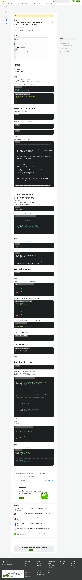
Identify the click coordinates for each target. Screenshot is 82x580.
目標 (61, 37)
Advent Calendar (39, 568)
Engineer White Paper (40, 574)
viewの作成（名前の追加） (66, 46)
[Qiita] (4, 1)
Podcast (49, 572)
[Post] (6, 16)
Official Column (26, 3)
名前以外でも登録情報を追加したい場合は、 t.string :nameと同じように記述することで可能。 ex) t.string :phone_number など (33, 238)
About (26, 563)
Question (13, 3)
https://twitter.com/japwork (28, 476)
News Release (73, 568)
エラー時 (17, 189)
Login (73, 1)
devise (21, 27)
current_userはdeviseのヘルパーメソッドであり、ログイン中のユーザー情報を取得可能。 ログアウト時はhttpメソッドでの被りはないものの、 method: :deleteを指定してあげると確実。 (33, 356)
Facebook (50, 568)
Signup (78, 1)
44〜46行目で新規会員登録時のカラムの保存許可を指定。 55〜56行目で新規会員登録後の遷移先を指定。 (33, 419)
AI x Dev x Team (48, 3)
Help (26, 574)
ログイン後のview (64, 50)
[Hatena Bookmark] (6, 23)
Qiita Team (62, 563)
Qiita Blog (73, 567)
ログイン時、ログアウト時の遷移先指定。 (23, 444)
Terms (26, 565)
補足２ (16, 238)
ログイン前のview (64, 48)
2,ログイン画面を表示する (65, 43)
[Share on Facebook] (6, 20)
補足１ (16, 236)
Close (12, 576)
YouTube (49, 570)
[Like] (6, 7)
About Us (73, 563)
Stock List (8, 3)
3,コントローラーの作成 (64, 51)
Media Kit (26, 570)
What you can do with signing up (25, 495)
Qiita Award (38, 572)
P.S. (61, 53)
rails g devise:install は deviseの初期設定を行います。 (26, 137)
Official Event (18, 3)
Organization (33, 3)
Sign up (21, 498)
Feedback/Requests (28, 572)
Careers (72, 565)
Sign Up (36, 549)
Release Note (38, 563)
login (24, 27)
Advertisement (27, 576)
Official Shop (62, 567)
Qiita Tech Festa (39, 570)
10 (6, 8)
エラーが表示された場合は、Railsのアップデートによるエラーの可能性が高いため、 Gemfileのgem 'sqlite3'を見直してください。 (32, 189)
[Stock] (6, 12)
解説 (16, 136)
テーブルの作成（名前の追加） (66, 45)
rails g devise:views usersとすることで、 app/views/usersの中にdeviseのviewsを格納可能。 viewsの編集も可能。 (33, 278)
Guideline (26, 568)
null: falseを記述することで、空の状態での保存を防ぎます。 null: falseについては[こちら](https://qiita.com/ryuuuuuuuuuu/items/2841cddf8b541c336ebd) (33, 236)
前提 (61, 40)
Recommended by (22, 505)
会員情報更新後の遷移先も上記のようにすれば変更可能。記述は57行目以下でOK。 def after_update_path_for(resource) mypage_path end (33, 421)
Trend (3, 3)
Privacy (26, 567)
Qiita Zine (61, 565)
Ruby (15, 27)
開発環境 (61, 38)
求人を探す (6, 576)
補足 (16, 421)
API (37, 576)
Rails (18, 27)
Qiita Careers (40, 3)
